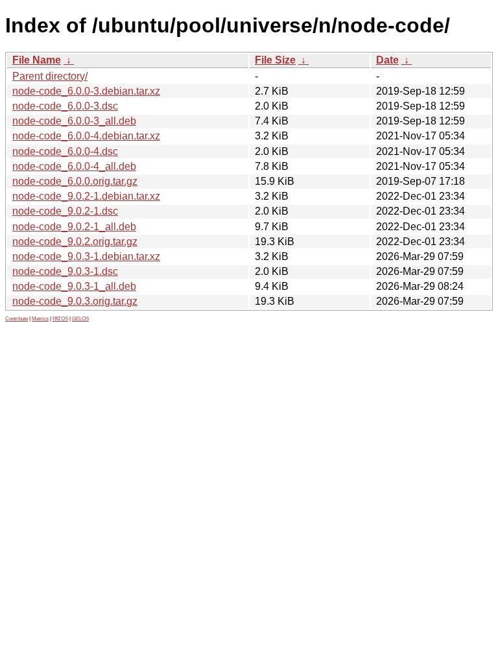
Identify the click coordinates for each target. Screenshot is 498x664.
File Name (36, 59)
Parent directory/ (50, 76)
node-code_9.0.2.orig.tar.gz (74, 241)
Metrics (40, 319)
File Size (275, 59)
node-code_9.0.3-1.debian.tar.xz (86, 256)
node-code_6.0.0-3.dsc (65, 106)
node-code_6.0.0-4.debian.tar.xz (86, 135)
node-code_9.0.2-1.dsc (65, 211)
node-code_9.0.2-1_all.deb (74, 226)
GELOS (80, 319)
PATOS (60, 319)
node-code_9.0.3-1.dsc (65, 271)
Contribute (16, 319)
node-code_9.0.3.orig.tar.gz (74, 301)
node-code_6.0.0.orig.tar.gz (74, 181)
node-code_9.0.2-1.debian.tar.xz (86, 196)
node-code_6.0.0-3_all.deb (74, 120)
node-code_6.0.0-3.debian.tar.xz (86, 91)
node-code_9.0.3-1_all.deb (74, 286)
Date (387, 59)
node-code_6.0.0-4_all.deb (74, 166)
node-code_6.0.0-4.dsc (65, 151)
